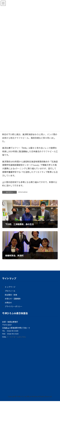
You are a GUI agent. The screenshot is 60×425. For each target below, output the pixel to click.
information (23, 192)
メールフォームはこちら (16, 337)
